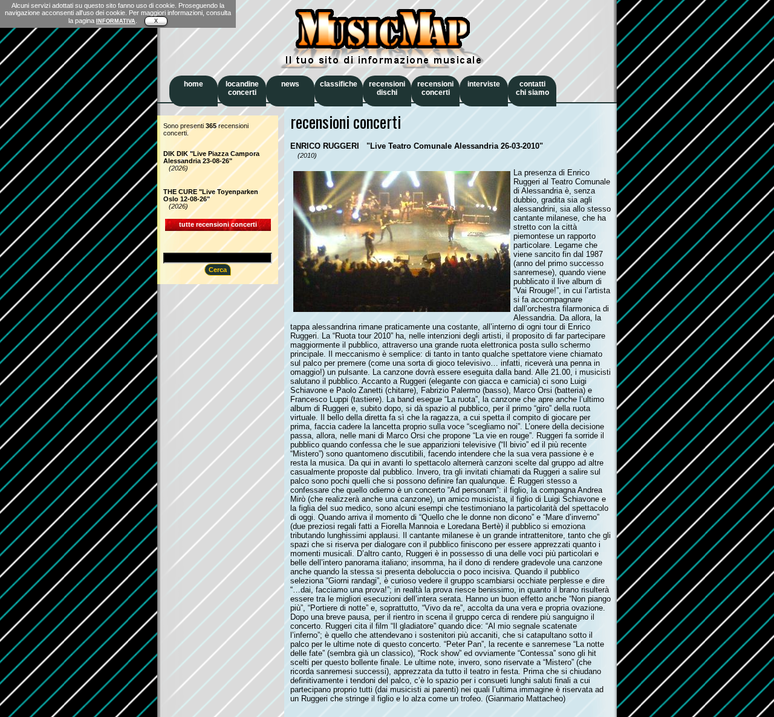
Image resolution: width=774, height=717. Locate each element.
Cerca (218, 269)
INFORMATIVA (115, 21)
